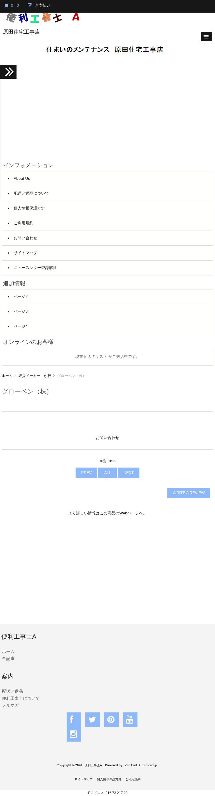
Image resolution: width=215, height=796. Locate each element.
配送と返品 (12, 691)
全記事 (8, 658)
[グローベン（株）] (105, 383)
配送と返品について (31, 193)
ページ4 (21, 326)
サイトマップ (25, 253)
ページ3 (21, 311)
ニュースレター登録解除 (35, 268)
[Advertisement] (107, 115)
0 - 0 (15, 5)
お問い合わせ (25, 238)
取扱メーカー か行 (34, 376)
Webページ (129, 513)
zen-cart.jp (149, 765)
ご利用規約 (23, 223)
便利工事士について (21, 698)
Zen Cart (131, 765)
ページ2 (21, 297)
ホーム (7, 376)
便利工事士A (93, 765)
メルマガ (10, 705)
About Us (22, 178)
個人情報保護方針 (29, 208)
